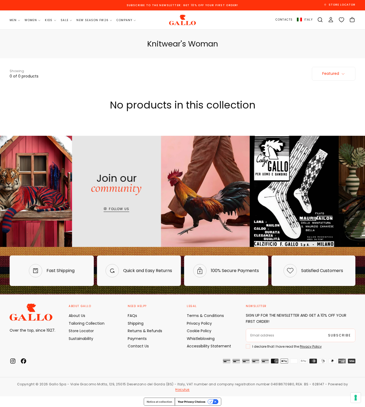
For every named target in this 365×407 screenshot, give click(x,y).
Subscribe (182, 243)
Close (182, 259)
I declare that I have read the (174, 231)
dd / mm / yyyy (150, 218)
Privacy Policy (198, 231)
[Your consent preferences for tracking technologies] (356, 398)
